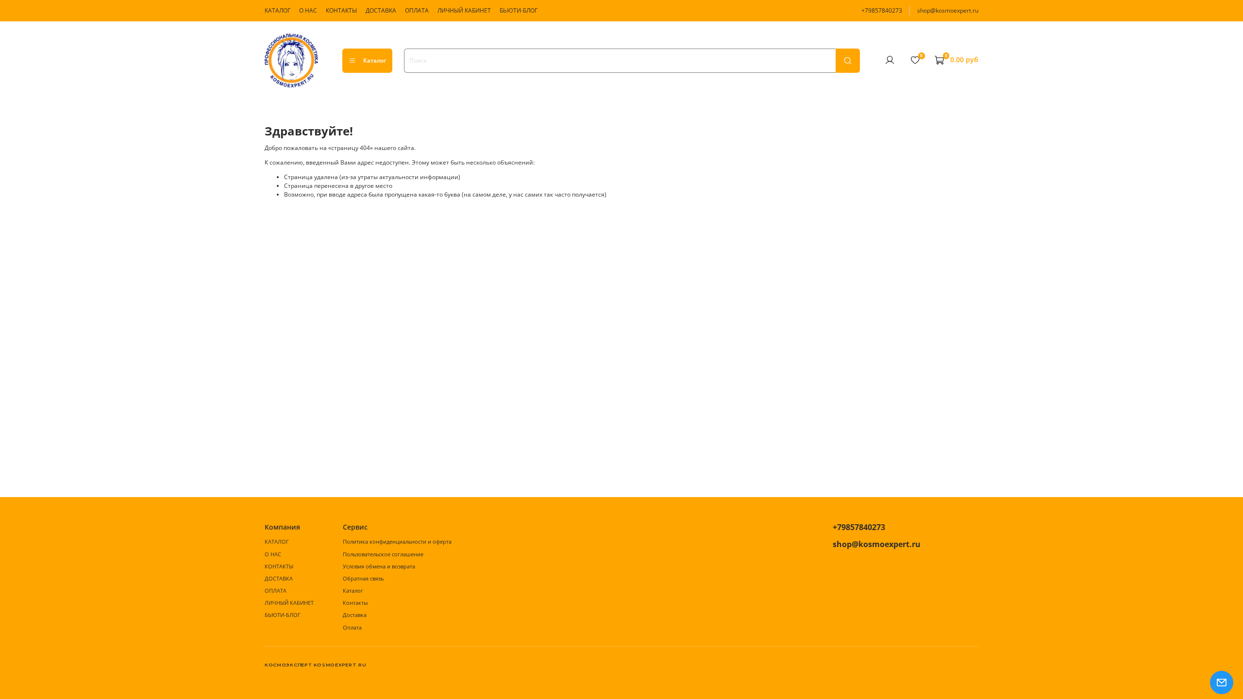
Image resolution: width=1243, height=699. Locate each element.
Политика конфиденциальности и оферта (397, 541)
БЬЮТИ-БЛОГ (519, 10)
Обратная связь (363, 578)
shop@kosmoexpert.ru (947, 10)
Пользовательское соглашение (383, 554)
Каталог (374, 60)
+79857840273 (881, 10)
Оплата (352, 627)
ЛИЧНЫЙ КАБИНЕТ (464, 10)
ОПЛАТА (417, 10)
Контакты (355, 602)
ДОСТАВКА (381, 10)
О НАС (308, 10)
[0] (915, 60)
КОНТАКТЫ (341, 10)
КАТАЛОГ (277, 10)
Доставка (355, 614)
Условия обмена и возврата (379, 566)
